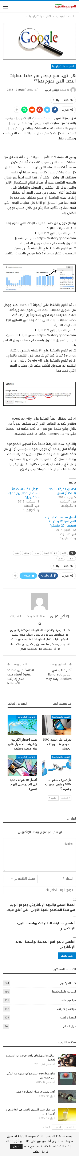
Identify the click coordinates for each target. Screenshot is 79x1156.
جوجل (36, 553)
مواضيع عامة (69, 1000)
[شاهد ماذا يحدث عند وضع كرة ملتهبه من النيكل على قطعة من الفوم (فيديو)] (67, 1078)
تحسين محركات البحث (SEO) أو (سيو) (62, 491)
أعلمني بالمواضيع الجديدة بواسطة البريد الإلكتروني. (45, 944)
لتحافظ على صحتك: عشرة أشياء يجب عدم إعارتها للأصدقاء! (20, 676)
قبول (16, 1146)
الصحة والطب (68, 1017)
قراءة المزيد (40, 1151)
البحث (46, 553)
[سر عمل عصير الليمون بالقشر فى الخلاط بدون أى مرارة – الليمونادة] (67, 1114)
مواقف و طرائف (66, 1009)
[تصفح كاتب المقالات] (39, 601)
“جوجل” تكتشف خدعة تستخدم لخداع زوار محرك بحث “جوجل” (24, 493)
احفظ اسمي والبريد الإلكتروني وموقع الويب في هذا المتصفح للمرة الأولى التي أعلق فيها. (40, 907)
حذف (26, 553)
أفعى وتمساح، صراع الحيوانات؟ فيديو (35, 1091)
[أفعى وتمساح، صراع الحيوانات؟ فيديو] (67, 1096)
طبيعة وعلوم (68, 983)
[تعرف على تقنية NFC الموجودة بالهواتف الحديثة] (57, 725)
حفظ (17, 553)
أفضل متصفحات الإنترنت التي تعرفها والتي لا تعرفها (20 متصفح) (60, 521)
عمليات (71, 558)
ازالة (55, 553)
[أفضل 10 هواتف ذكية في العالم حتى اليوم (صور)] (22, 765)
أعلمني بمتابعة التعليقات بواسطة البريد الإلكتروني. (45, 926)
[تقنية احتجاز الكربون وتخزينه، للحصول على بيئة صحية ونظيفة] (22, 725)
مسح (61, 558)
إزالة (64, 553)
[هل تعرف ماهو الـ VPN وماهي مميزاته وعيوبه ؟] (57, 765)
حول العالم (69, 1026)
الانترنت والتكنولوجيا (63, 66)
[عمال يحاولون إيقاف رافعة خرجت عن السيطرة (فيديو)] (67, 1060)
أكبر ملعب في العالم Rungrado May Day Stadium (59, 674)
